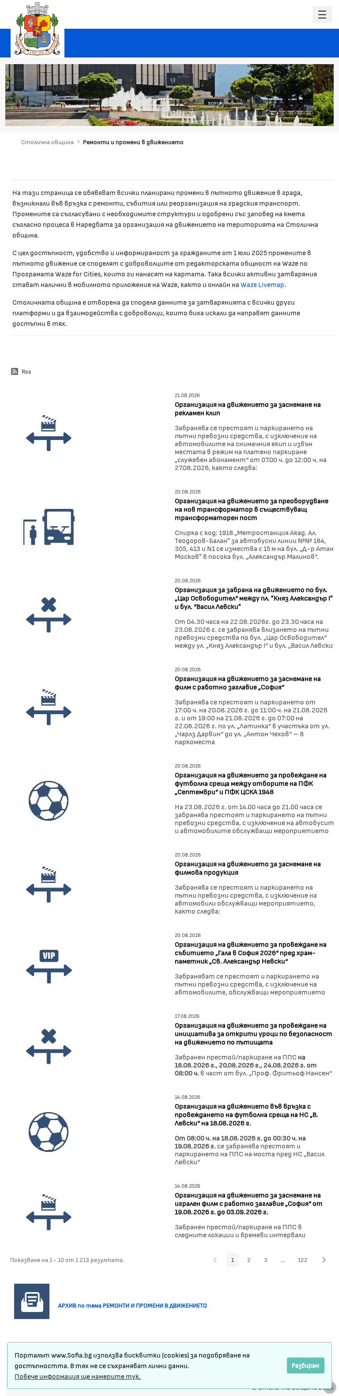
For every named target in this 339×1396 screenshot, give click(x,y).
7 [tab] (313, 113)
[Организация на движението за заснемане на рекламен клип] (49, 432)
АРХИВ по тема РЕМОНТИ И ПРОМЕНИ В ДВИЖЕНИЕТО (136, 1305)
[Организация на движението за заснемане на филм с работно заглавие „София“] (49, 707)
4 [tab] (286, 113)
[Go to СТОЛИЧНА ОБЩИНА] (37, 28)
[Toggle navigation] (322, 14)
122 (305, 1261)
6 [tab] (304, 113)
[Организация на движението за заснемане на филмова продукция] (49, 884)
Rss (26, 371)
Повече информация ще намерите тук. (78, 1376)
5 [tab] (295, 113)
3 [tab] (277, 113)
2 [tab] (269, 113)
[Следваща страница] (324, 1260)
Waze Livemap (262, 284)
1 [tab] (260, 113)
